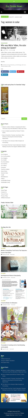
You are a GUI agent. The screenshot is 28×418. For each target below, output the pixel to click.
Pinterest (20, 71)
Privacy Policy (4, 196)
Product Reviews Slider (7, 202)
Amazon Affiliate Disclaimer (8, 360)
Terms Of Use (4, 194)
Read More (3, 61)
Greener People (4, 42)
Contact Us (4, 192)
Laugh (2, 174)
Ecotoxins (3, 167)
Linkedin (5, 74)
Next (25, 211)
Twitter (13, 71)
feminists (12, 64)
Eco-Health (4, 160)
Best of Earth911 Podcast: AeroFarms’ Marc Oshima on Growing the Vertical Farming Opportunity (13, 136)
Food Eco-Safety (5, 169)
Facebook (5, 71)
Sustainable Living (5, 182)
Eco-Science (4, 163)
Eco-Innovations (5, 161)
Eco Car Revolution (5, 156)
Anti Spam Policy (5, 362)
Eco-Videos (4, 165)
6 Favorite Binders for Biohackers (9, 303)
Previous (3, 211)
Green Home (4, 171)
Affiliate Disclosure (5, 197)
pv (15, 64)
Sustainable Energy (5, 180)
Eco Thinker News (14, 6)
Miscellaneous (4, 176)
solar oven (23, 64)
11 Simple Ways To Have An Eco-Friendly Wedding (14, 213)
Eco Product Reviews (13, 207)
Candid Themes (18, 415)
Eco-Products (4, 154)
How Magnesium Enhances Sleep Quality (11, 275)
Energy (8, 64)
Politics (2, 178)
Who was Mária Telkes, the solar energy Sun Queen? (13, 46)
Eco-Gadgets (4, 158)
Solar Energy (18, 64)
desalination (4, 64)
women (2, 66)
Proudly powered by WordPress (12, 413)
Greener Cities (4, 173)
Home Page (4, 190)
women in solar (7, 66)
